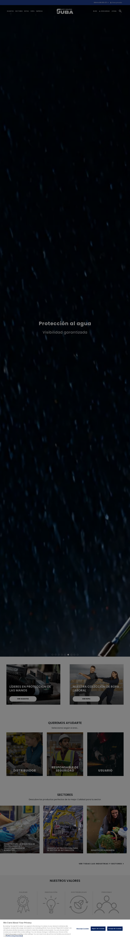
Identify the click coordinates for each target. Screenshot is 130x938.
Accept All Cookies (114, 929)
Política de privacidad (14, 936)
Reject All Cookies (98, 929)
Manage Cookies (82, 929)
